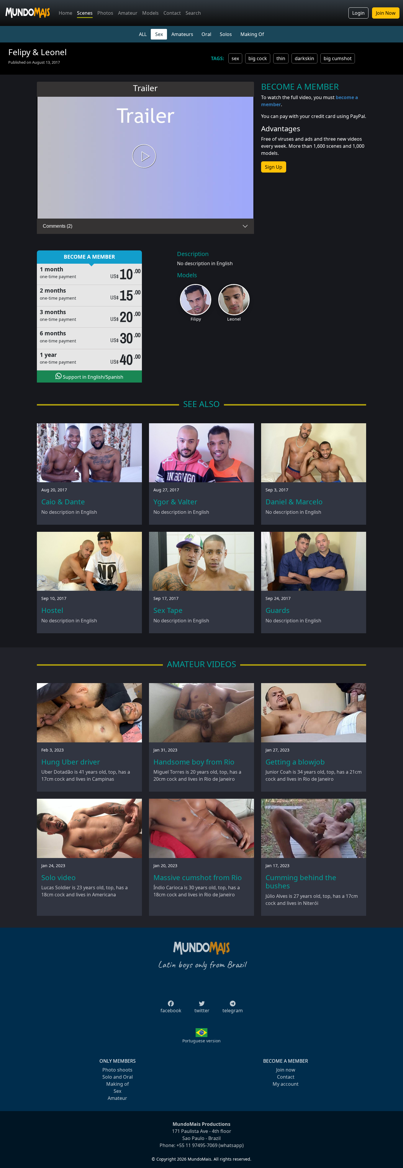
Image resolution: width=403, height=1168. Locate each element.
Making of (117, 1084)
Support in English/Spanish (92, 377)
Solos (226, 34)
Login (358, 13)
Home (65, 13)
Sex (159, 34)
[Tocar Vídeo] (145, 157)
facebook (170, 1010)
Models (150, 13)
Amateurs (182, 34)
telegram (232, 1010)
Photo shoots (117, 1070)
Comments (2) (57, 226)
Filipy (196, 319)
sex (235, 58)
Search (193, 13)
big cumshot (338, 58)
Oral (206, 34)
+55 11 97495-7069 (196, 1145)
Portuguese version (201, 1041)
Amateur (127, 13)
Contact (172, 13)
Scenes (85, 13)
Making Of (252, 34)
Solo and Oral (117, 1077)
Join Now (386, 13)
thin (280, 58)
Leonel (234, 319)
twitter (201, 1010)
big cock (257, 58)
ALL (143, 34)
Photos (105, 13)
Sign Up (273, 167)
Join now (285, 1070)
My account (286, 1084)
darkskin (304, 58)
